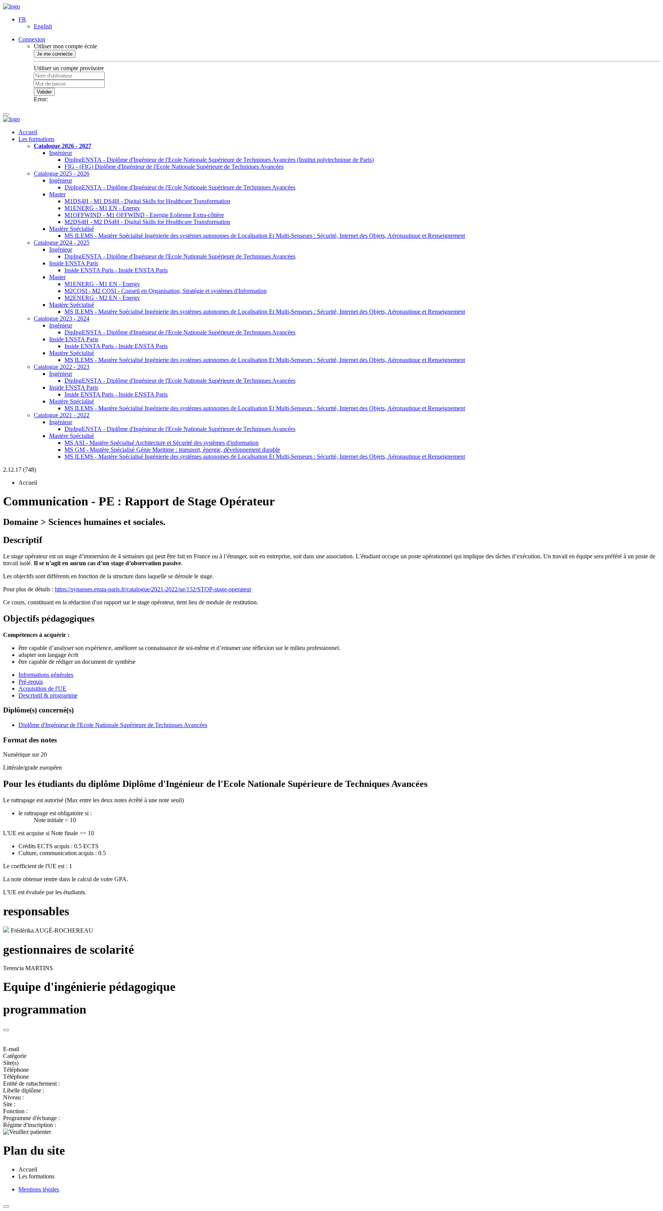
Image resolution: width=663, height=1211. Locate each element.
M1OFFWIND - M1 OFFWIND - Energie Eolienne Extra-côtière (144, 215)
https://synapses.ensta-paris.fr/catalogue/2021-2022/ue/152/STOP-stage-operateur (153, 589)
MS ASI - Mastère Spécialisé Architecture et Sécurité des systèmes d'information (161, 442)
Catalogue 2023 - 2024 (61, 318)
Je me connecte (55, 54)
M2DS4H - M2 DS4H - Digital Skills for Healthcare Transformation (147, 222)
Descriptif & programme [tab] (48, 695)
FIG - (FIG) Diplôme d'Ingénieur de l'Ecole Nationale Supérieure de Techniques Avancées (174, 166)
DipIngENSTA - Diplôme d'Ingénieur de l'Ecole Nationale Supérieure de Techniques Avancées (179, 187)
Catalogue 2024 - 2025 (61, 242)
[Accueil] (11, 6)
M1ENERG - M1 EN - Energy (102, 208)
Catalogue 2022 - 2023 (61, 367)
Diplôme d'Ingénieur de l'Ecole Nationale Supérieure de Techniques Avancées (112, 725)
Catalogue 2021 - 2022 (61, 415)
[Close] (6, 1030)
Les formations (36, 139)
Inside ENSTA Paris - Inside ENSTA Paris (116, 270)
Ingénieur (60, 153)
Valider (44, 92)
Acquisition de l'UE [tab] (42, 688)
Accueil (27, 132)
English (43, 26)
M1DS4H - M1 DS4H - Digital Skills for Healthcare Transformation (147, 201)
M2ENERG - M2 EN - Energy (102, 298)
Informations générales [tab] (45, 674)
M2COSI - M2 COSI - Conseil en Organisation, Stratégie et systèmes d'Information (165, 291)
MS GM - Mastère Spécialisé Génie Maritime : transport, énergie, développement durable (172, 449)
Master (57, 194)
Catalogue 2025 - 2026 (61, 173)
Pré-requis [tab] (30, 681)
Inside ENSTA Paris (73, 263)
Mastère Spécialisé (71, 228)
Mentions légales (38, 1189)
